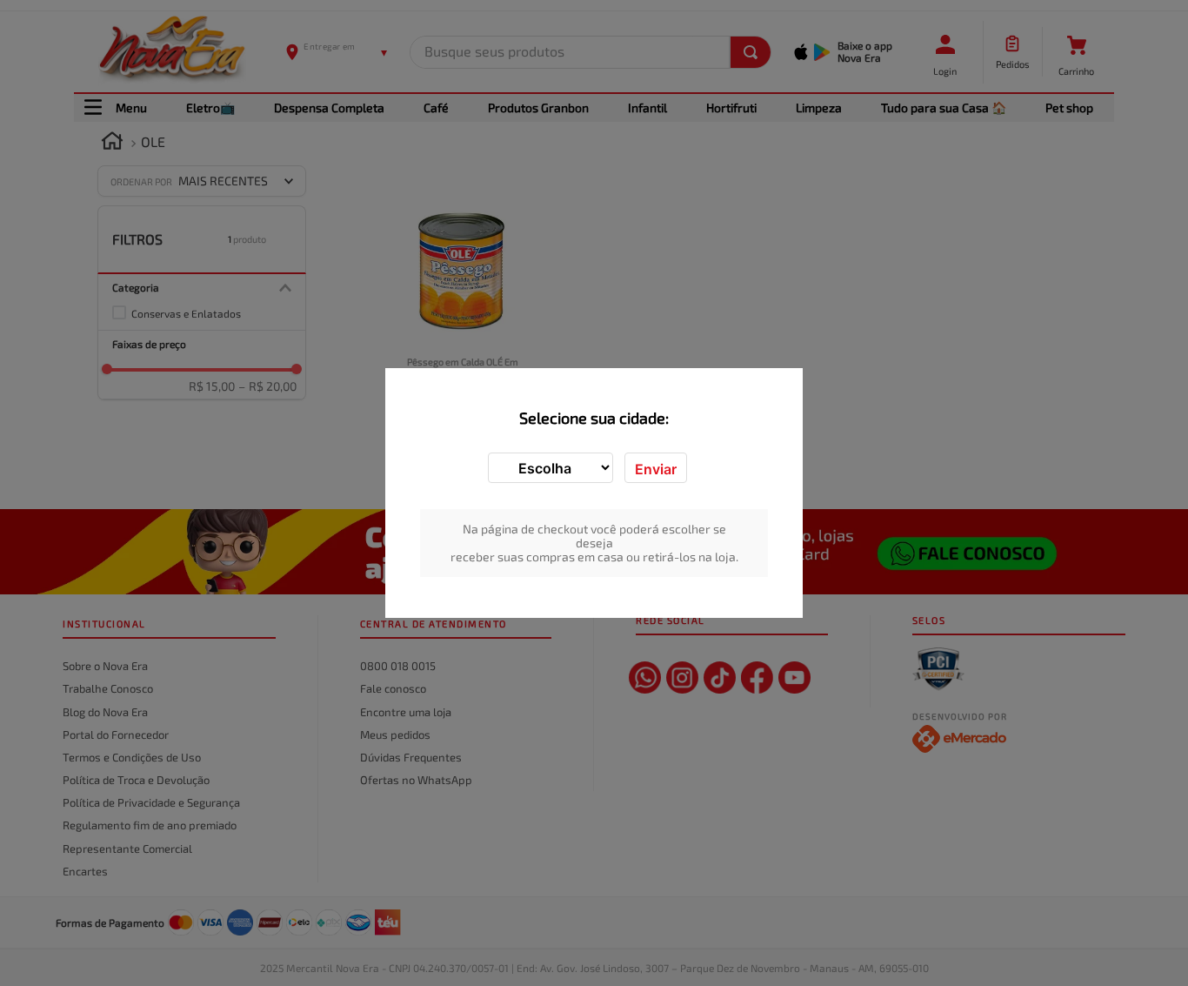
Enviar (656, 469)
